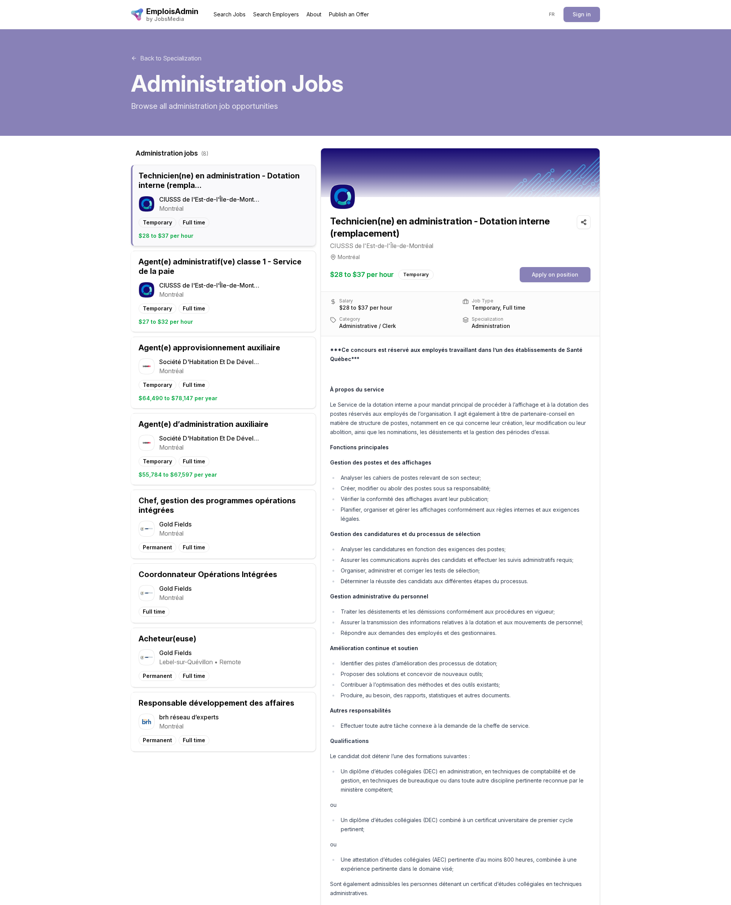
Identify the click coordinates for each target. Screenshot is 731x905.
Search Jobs (230, 14)
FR (552, 14)
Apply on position (555, 274)
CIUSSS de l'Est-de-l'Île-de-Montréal (381, 246)
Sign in (582, 14)
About (313, 14)
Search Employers (276, 14)
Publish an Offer (349, 14)
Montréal (349, 257)
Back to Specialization (170, 58)
